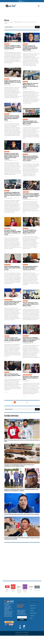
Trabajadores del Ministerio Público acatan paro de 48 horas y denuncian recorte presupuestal (12, 47)
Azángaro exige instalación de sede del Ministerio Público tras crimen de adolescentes (12, 82)
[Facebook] (18, 1)
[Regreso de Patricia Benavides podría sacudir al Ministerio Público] (11, 365)
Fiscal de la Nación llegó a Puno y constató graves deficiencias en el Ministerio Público (30, 304)
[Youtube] (21, 1)
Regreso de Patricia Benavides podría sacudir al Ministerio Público (12, 374)
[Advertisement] (23, 12)
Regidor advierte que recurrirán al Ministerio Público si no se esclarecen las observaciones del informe (30, 85)
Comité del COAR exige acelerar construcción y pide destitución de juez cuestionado (21, 514)
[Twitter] (20, 1)
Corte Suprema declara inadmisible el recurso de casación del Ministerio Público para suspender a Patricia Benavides (31, 195)
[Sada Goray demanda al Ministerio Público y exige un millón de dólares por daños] (11, 258)
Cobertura (32, 610)
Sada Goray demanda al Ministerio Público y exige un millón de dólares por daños (12, 268)
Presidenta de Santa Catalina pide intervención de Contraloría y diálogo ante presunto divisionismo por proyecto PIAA (22, 538)
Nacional (6, 228)
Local (24, 81)
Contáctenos (32, 615)
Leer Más (5, 65)
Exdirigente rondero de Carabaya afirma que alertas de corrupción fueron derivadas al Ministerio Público (11, 117)
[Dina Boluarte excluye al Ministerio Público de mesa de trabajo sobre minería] (29, 368)
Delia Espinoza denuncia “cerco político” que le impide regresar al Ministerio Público (30, 122)
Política (30, 374)
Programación (32, 608)
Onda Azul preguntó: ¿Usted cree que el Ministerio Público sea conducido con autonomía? (30, 268)
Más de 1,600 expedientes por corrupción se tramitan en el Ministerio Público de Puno (29, 231)
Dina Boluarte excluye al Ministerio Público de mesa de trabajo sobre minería (31, 378)
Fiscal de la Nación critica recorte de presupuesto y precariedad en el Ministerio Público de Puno (12, 303)
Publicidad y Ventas (33, 613)
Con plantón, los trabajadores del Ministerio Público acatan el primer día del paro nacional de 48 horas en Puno (12, 194)
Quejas (31, 618)
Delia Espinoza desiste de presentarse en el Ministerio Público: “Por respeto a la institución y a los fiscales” (12, 232)
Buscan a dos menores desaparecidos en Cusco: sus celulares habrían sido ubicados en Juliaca (22, 440)
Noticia (26, 81)
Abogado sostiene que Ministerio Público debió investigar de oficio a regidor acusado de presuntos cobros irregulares (31, 158)
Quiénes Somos (33, 605)
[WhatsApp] (23, 1)
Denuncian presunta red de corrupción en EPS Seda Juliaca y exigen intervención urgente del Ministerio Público (30, 47)
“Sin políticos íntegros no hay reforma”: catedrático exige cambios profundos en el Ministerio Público (12, 339)
